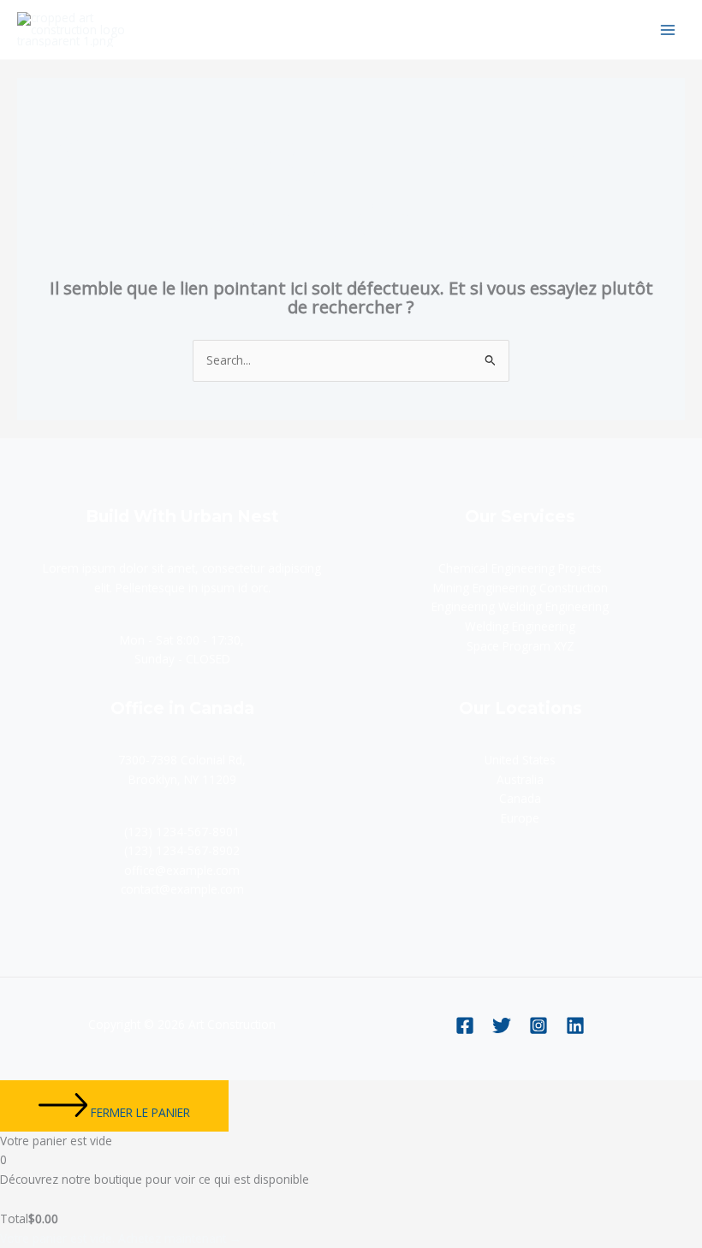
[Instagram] (538, 1025)
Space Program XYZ (520, 646)
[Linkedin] (575, 1025)
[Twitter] (501, 1025)
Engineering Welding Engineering (520, 606)
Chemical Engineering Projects (520, 568)
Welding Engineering (520, 626)
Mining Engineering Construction (520, 587)
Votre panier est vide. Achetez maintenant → (120, 1238)
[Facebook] (464, 1025)
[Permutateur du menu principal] (668, 29)
